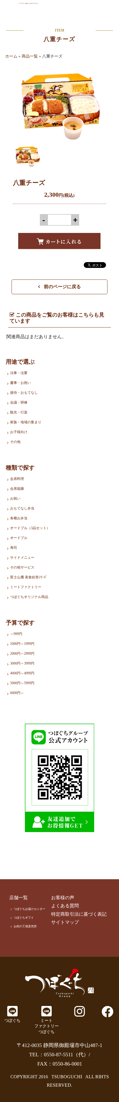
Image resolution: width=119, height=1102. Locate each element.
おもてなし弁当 (22, 508)
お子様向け (18, 432)
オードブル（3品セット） (30, 528)
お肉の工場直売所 (25, 926)
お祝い (15, 498)
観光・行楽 (18, 412)
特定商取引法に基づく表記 (79, 914)
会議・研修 (18, 402)
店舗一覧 (18, 897)
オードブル (18, 538)
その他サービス (22, 567)
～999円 (16, 634)
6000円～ (17, 693)
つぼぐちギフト (24, 917)
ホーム (11, 56)
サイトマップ (65, 922)
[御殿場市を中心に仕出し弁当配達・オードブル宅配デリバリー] (59, 982)
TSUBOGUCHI (66, 1076)
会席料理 (17, 479)
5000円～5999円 (22, 683)
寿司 (13, 548)
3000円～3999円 (22, 663)
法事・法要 (18, 373)
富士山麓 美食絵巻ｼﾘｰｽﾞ (28, 577)
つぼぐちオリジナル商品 (29, 597)
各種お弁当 (18, 518)
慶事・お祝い (20, 383)
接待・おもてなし (24, 393)
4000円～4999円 (22, 673)
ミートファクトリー (25, 587)
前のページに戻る (62, 286)
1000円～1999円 (22, 644)
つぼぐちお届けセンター (29, 908)
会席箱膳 (17, 489)
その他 (15, 442)
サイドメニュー (22, 557)
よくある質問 (65, 905)
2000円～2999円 (22, 654)
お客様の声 (62, 897)
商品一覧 (30, 56)
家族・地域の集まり (25, 422)
